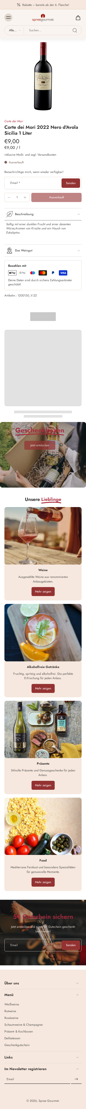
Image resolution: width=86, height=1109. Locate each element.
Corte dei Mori (13, 121)
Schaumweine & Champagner (23, 1025)
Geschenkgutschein (17, 1045)
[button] (56, 197)
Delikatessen (12, 1038)
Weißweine (11, 1004)
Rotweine (10, 1011)
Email (15, 183)
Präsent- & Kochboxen (18, 1031)
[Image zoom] (43, 76)
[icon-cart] (77, 17)
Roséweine (11, 1018)
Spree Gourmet (49, 1101)
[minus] (9, 197)
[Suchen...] (75, 30)
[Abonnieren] (76, 1079)
